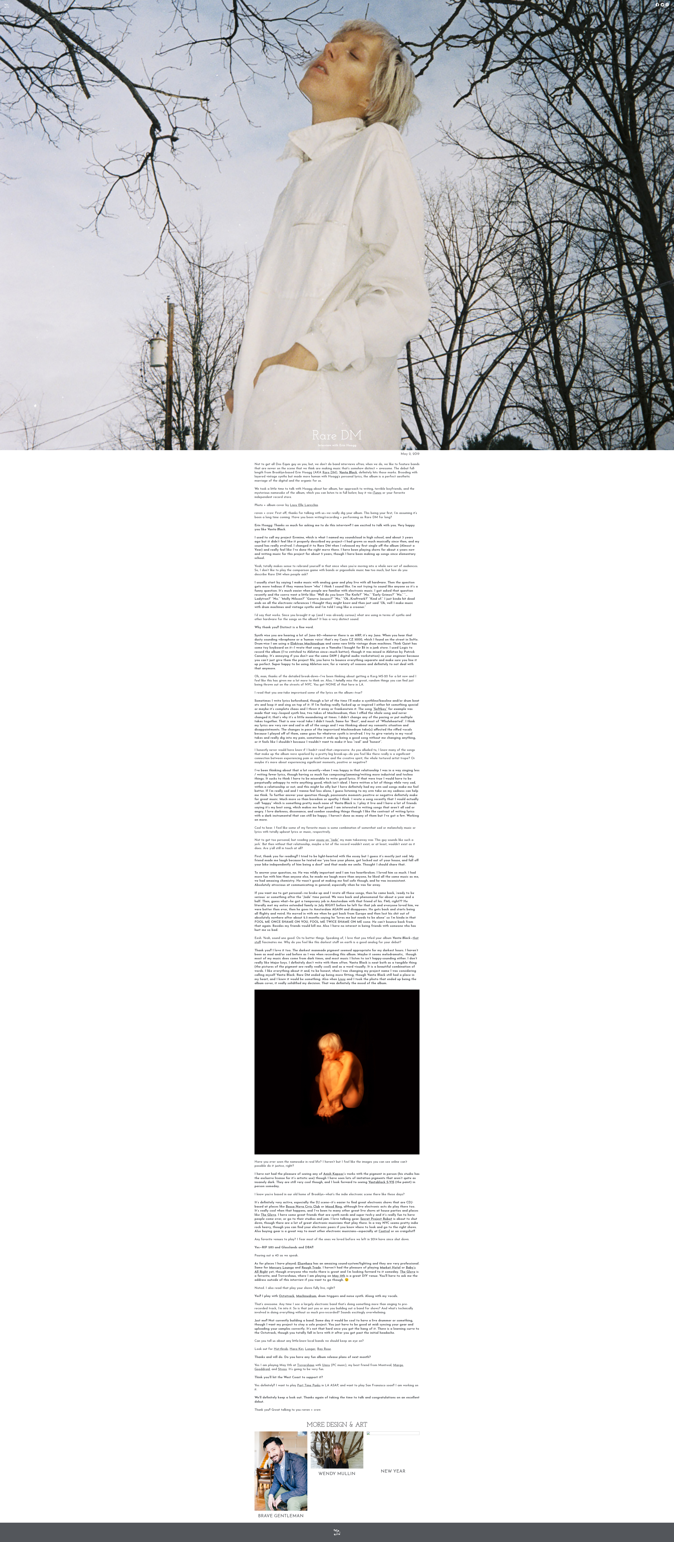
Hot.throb (281, 1349)
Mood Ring (333, 1206)
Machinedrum (306, 1296)
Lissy (342, 979)
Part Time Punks (309, 1385)
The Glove (268, 1215)
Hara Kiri (296, 1349)
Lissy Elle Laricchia (304, 505)
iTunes (377, 493)
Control (384, 1231)
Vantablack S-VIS (381, 1182)
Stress (282, 1369)
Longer (310, 1349)
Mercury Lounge (281, 1267)
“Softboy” (380, 709)
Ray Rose (324, 1349)
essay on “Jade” (327, 840)
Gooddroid (262, 1369)
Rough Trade (311, 1267)
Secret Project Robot (376, 1219)
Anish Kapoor (333, 1174)
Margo (398, 1365)
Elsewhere (305, 1263)
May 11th (338, 1276)
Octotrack (286, 1296)
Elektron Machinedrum (307, 643)
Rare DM (329, 472)
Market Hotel (390, 1267)
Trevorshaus (305, 1365)
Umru (326, 1365)
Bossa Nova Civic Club (303, 1206)
